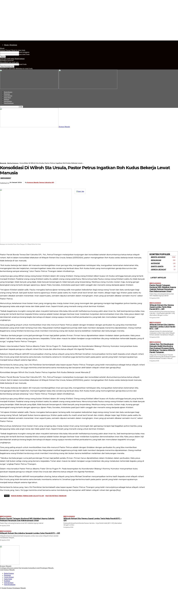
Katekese (6, 99)
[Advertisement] (89, 143)
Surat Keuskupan (9, 103)
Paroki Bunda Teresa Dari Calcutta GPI (27, 496)
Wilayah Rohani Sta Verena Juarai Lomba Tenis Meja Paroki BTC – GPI (162, 307)
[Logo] (29, 88)
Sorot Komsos (8, 101)
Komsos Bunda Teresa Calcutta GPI (40, 182)
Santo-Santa (7, 97)
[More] (174, 182)
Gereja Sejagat (8, 95)
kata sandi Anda (24, 54)
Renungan (7, 94)
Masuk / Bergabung (10, 45)
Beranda (3, 163)
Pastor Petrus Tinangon (55, 496)
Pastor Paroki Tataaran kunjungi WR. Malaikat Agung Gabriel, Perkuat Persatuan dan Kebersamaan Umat (163, 288)
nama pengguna (24, 52)
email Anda (22, 64)
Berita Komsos (8, 92)
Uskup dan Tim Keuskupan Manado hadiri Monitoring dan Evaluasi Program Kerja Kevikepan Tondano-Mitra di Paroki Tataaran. (162, 348)
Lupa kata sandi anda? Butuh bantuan (12, 58)
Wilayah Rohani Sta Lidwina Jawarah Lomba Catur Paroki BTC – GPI (162, 326)
